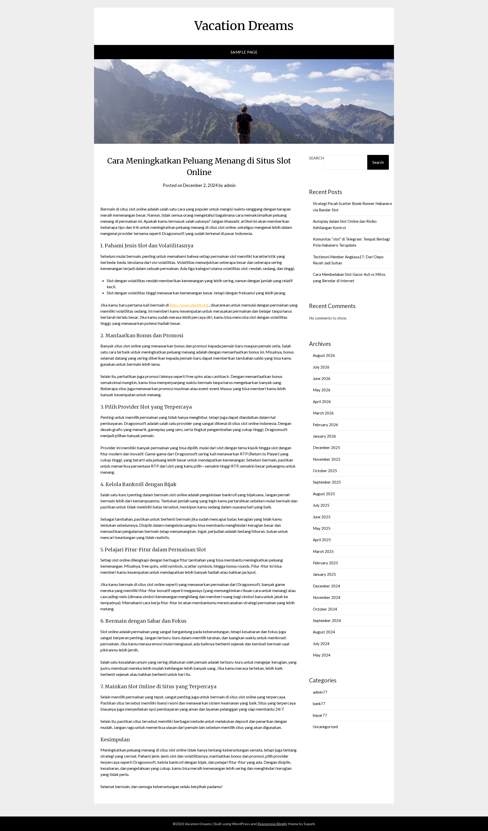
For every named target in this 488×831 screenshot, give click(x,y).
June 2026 (321, 378)
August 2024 (324, 632)
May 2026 (321, 390)
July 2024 (321, 643)
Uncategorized (325, 726)
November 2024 (326, 597)
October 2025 (325, 470)
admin (230, 185)
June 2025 (321, 517)
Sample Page (244, 52)
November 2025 (326, 459)
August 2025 (324, 493)
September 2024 (327, 620)
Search (316, 158)
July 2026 (321, 367)
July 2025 (321, 505)
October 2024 (325, 609)
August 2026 (324, 355)
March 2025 (323, 551)
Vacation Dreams (244, 25)
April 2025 (322, 539)
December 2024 (326, 586)
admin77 (320, 692)
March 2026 (323, 413)
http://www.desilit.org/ (189, 304)
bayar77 (320, 715)
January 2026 (324, 436)
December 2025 (326, 447)
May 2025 (321, 528)
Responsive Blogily (272, 824)
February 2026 (325, 424)
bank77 (319, 703)
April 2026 (322, 401)
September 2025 (327, 482)
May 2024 (321, 655)
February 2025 (325, 563)
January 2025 (324, 574)
